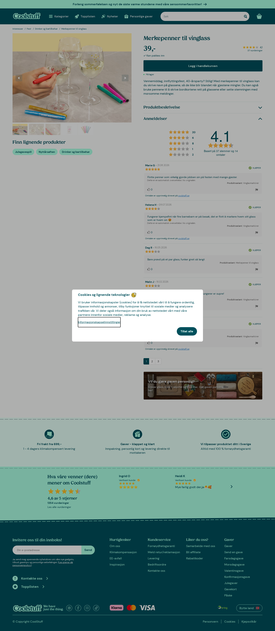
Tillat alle (187, 331)
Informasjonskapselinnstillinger (99, 322)
